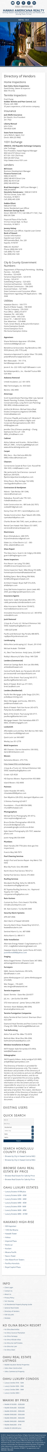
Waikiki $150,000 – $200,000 (14, 1404)
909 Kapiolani (10, 1226)
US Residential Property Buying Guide (18, 1304)
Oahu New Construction (13, 1368)
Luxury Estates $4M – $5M (15, 1203)
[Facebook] (23, 3)
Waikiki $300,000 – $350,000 (14, 1414)
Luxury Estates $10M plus (15, 1191)
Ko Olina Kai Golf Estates (13, 1343)
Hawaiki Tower (11, 1233)
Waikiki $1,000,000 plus (12, 1428)
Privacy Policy (9, 1298)
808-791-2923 (26, 6)
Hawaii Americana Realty (23, 11)
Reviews (7, 1318)
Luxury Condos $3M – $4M (14, 1389)
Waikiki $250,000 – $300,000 (14, 1411)
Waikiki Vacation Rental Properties (16, 1365)
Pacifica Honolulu (12, 1263)
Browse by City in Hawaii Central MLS (20, 1156)
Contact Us (8, 1291)
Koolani (8, 1248)
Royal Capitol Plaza (13, 1267)
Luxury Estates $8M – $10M (16, 1214)
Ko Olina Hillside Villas (12, 1340)
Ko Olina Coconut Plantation (14, 1333)
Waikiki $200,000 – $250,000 (14, 1408)
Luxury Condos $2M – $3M (14, 1386)
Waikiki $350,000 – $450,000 (14, 1418)
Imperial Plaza (11, 1241)
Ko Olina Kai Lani (10, 1346)
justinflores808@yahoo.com (15, 952)
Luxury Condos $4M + (12, 1393)
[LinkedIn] (34, 3)
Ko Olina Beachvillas (11, 1329)
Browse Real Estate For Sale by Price (20, 1176)
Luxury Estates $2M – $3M (15, 1195)
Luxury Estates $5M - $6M (15, 1206)
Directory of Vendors (11, 1311)
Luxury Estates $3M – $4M (15, 1199)
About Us (7, 1294)
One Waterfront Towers (14, 1259)
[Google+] (29, 3)
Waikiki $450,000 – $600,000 (14, 1421)
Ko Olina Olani (9, 1350)
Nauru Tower (10, 1256)
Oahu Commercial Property (14, 1371)
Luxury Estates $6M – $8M (15, 1210)
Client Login (8, 1287)
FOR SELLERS (9, 1315)
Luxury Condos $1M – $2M (14, 1383)
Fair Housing (9, 1301)
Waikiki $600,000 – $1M (12, 1425)
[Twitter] (18, 3)
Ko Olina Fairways (10, 1336)
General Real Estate (11, 1308)
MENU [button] (21, 20)
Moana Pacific (11, 1252)
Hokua (7, 1237)
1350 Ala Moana (11, 1230)
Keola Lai (8, 1245)
